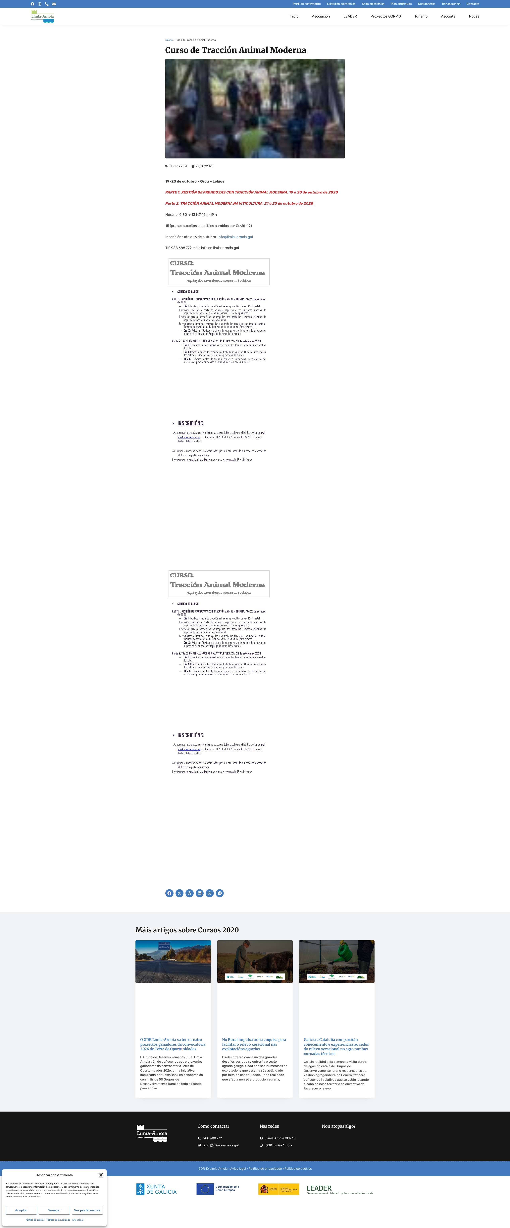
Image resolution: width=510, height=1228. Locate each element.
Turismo (421, 16)
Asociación (321, 16)
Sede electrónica (373, 4)
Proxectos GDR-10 (386, 16)
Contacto (473, 4)
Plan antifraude (401, 4)
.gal (250, 237)
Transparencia (451, 4)
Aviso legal (77, 1220)
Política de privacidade (58, 1220)
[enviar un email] (54, 4)
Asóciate (448, 16)
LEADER (350, 16)
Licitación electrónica (341, 4)
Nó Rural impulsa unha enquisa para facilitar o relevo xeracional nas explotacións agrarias (254, 1044)
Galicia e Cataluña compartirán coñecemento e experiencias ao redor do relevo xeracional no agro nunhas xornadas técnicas (336, 1046)
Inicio (294, 16)
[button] (101, 1175)
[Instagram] (39, 4)
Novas (474, 16)
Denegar (54, 1210)
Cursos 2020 (179, 166)
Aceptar (21, 1210)
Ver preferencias (87, 1210)
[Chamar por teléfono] (47, 4)
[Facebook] (32, 4)
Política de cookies (35, 1220)
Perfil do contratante (307, 4)
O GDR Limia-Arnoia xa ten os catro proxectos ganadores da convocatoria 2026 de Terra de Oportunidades (172, 1044)
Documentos (426, 4)
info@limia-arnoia (232, 237)
